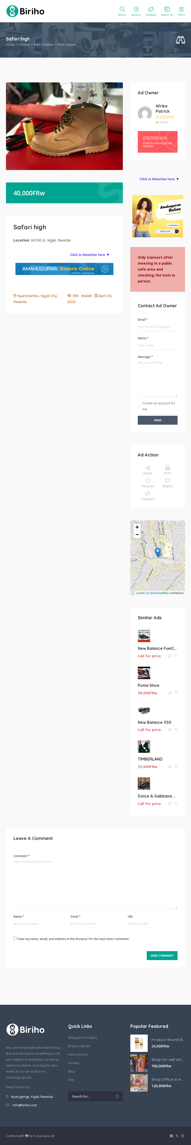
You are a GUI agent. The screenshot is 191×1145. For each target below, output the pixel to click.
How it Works (78, 1054)
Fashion (24, 44)
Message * (145, 357)
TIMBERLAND (150, 759)
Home (10, 44)
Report (168, 486)
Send (157, 420)
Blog (71, 1071)
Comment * (21, 856)
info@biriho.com (24, 1105)
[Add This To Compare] (170, 656)
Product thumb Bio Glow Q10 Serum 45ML (168, 1039)
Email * (143, 319)
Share (147, 473)
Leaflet (140, 593)
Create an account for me (159, 406)
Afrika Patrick (163, 109)
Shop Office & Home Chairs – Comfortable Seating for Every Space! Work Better (168, 1079)
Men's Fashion (44, 44)
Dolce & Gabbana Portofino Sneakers (158, 796)
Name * (143, 338)
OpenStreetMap (159, 593)
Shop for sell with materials (168, 1059)
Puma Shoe (148, 685)
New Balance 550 (154, 722)
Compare (148, 499)
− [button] (137, 534)
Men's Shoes (67, 44)
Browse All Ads (79, 1046)
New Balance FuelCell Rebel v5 (158, 648)
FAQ (71, 1079)
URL (130, 916)
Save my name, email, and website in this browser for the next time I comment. (74, 939)
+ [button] (137, 527)
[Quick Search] (180, 40)
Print (167, 473)
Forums (73, 1063)
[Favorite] (176, 656)
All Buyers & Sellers (82, 1037)
